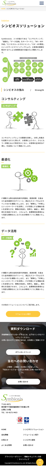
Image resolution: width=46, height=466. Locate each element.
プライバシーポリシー (13, 456)
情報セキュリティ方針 (32, 456)
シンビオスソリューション (33, 429)
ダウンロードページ (23, 352)
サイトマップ (24, 459)
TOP (40, 460)
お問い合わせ (23, 381)
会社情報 (4, 434)
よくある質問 (6, 445)
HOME (3, 9)
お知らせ (4, 440)
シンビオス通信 (29, 440)
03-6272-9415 (11, 412)
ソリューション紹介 (23, 314)
